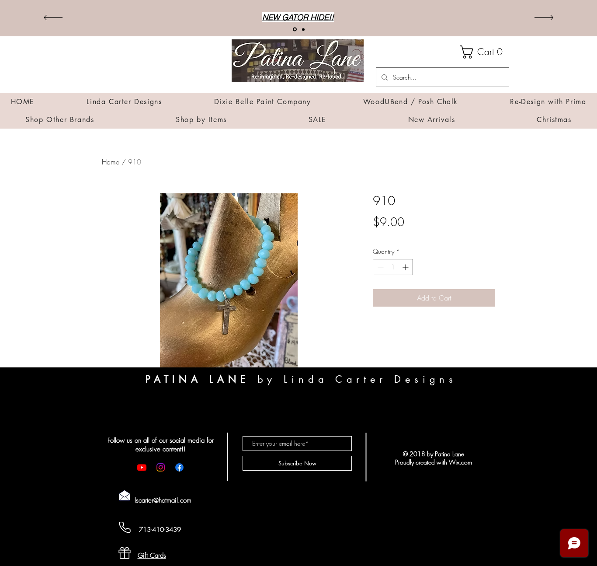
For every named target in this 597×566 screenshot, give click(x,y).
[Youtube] (141, 467)
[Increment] (406, 267)
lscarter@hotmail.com (163, 500)
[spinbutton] (393, 267)
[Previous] (53, 18)
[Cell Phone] (124, 527)
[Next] (544, 18)
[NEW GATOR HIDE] (294, 29)
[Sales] (303, 29)
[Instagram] (160, 467)
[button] (484, 52)
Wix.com (460, 462)
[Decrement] (379, 267)
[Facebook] (179, 467)
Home (110, 162)
